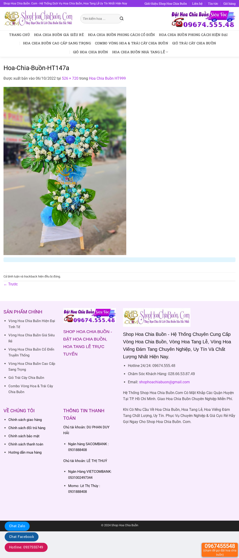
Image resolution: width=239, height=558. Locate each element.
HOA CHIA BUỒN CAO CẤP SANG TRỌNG (57, 43)
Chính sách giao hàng (25, 420)
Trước (11, 284)
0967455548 (219, 549)
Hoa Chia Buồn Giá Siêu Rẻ (59, 34)
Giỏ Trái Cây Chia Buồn (194, 43)
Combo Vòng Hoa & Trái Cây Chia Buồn (131, 43)
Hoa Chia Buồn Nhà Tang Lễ (138, 52)
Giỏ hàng (229, 3)
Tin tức (213, 3)
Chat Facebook (21, 537)
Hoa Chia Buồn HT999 (107, 78)
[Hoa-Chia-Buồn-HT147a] (65, 170)
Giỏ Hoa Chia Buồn (90, 52)
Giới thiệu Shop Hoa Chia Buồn (165, 3)
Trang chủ (19, 34)
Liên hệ (197, 3)
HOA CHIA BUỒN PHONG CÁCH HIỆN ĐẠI (193, 34)
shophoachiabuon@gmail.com (164, 382)
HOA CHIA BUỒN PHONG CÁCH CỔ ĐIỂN (121, 34)
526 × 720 (70, 78)
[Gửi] (121, 18)
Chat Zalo (17, 526)
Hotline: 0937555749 (26, 547)
